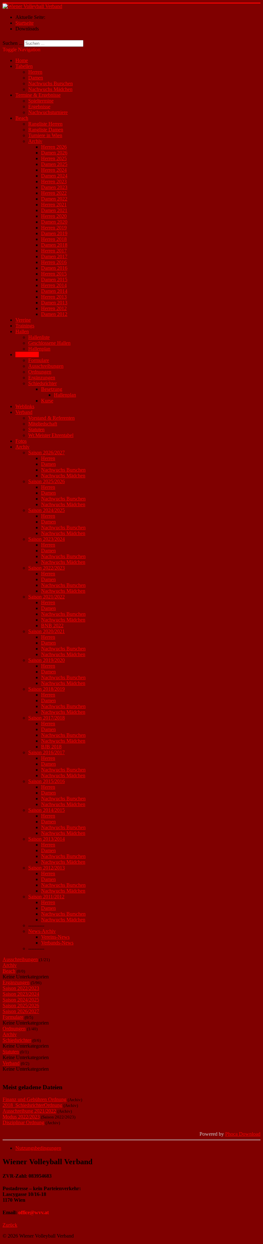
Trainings (24, 325)
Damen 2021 (54, 210)
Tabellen (24, 66)
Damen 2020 (54, 222)
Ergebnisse (39, 106)
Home (21, 60)
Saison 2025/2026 (46, 481)
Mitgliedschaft (42, 423)
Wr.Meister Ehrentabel (50, 435)
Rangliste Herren (45, 124)
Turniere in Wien (45, 135)
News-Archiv (42, 931)
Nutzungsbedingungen (38, 1148)
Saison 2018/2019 (46, 689)
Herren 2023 (54, 181)
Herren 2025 (54, 158)
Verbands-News (57, 942)
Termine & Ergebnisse (38, 95)
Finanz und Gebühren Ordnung (34, 1099)
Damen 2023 (54, 187)
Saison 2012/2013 (46, 867)
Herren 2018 (54, 239)
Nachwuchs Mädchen (50, 89)
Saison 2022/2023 (46, 568)
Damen (35, 77)
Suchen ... (13, 43)
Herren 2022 (54, 193)
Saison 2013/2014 (46, 839)
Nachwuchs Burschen (50, 83)
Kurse (47, 400)
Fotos (21, 441)
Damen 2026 (54, 152)
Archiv (35, 141)
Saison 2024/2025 (46, 510)
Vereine (23, 320)
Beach (21, 118)
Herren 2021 (54, 204)
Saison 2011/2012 (46, 896)
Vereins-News (55, 937)
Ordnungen (39, 372)
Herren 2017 (54, 250)
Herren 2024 (54, 170)
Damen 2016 (54, 268)
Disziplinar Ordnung (23, 1122)
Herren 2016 (54, 262)
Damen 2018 (54, 245)
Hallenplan (39, 348)
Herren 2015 (54, 273)
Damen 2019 (54, 233)
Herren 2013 (54, 297)
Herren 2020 (54, 216)
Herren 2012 (54, 308)
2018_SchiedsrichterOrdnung (32, 1105)
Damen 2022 (54, 199)
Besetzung (51, 389)
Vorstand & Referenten (51, 418)
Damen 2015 (54, 279)
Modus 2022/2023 (21, 1116)
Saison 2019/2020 (46, 660)
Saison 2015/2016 (46, 781)
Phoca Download (242, 1134)
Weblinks (24, 406)
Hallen (22, 331)
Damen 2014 (54, 291)
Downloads (27, 354)
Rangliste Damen (45, 129)
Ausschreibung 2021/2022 (29, 1111)
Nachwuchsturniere (48, 112)
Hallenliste (39, 337)
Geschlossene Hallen (49, 343)
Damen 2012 (54, 314)
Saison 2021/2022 (46, 596)
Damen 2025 (54, 164)
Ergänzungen (41, 377)
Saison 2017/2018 (46, 718)
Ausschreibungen (46, 366)
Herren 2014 (54, 285)
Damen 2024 (54, 175)
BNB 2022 (52, 625)
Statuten (36, 429)
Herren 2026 (54, 147)
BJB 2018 (51, 746)
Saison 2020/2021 (46, 631)
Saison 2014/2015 (46, 810)
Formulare (38, 360)
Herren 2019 (54, 227)
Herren (35, 72)
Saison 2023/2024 (46, 539)
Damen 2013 (54, 302)
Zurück (10, 1225)
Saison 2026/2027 (46, 452)
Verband (23, 412)
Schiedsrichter (42, 383)
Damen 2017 (54, 256)
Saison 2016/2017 (46, 752)
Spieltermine (41, 100)
